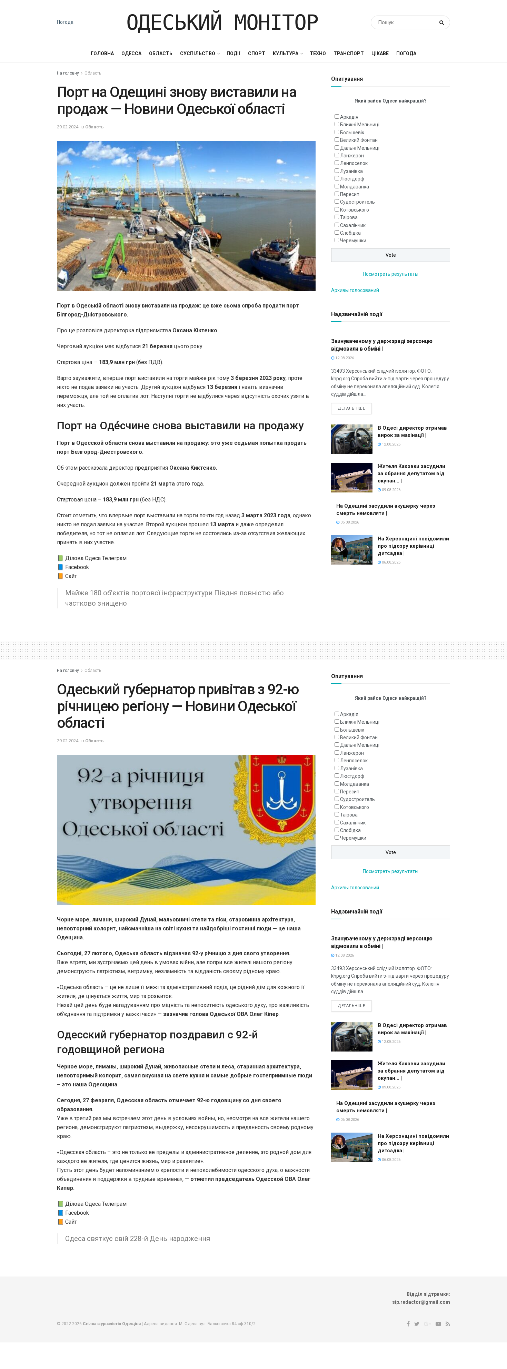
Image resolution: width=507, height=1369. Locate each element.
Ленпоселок (354, 163)
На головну (68, 73)
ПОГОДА (406, 53)
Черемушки (353, 240)
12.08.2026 (344, 358)
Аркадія (349, 117)
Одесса (131, 53)
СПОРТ (256, 53)
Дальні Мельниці (359, 148)
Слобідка (350, 233)
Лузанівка (351, 171)
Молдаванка (354, 186)
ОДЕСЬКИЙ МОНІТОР (222, 22)
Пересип (349, 194)
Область (160, 53)
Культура (285, 53)
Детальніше (351, 408)
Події (233, 53)
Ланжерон (352, 155)
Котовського (354, 210)
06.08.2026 (349, 522)
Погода (65, 22)
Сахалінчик (353, 225)
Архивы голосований (355, 290)
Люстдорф (352, 179)
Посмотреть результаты (390, 274)
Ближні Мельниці (359, 124)
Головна (102, 53)
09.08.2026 (390, 490)
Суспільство (197, 53)
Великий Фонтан (359, 140)
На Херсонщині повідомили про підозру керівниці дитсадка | (413, 546)
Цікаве (380, 53)
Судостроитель (357, 202)
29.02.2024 (67, 126)
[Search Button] (443, 22)
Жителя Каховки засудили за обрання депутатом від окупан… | (411, 473)
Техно (318, 53)
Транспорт (349, 53)
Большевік (352, 132)
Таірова (349, 217)
